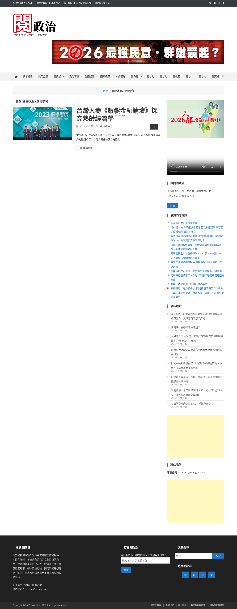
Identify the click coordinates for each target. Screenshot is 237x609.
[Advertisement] (195, 436)
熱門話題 (43, 76)
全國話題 (90, 76)
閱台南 (202, 76)
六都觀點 (120, 76)
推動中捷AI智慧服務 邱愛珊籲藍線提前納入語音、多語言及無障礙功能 (196, 365)
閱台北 (150, 76)
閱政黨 (134, 76)
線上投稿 (68, 3)
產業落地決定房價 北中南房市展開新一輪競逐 (196, 271)
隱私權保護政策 (102, 3)
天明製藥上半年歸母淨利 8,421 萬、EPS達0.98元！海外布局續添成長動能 (196, 392)
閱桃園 (176, 76)
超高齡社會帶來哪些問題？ (185, 223)
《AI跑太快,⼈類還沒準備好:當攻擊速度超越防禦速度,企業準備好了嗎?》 (197, 338)
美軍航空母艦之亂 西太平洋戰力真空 (191, 403)
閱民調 (57, 76)
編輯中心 (108, 126)
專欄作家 (55, 3)
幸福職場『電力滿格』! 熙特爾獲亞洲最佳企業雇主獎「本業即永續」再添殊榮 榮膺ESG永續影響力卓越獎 (197, 293)
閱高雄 (215, 76)
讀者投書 (28, 76)
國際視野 (105, 76)
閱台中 (189, 76)
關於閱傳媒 (42, 3)
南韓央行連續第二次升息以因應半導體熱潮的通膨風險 (196, 352)
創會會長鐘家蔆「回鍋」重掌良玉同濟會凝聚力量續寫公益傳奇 (196, 379)
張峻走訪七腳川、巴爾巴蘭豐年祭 (189, 284)
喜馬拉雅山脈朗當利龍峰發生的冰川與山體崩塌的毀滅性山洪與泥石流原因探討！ (196, 316)
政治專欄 (74, 76)
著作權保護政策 (83, 3)
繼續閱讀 (87, 147)
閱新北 (163, 76)
